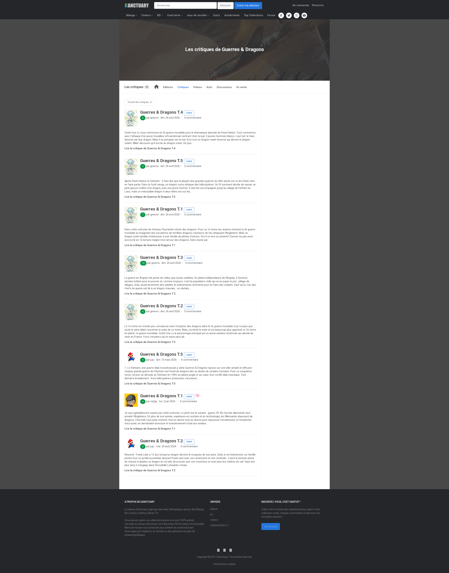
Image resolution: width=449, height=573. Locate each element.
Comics (146, 15)
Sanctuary (222, 556)
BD (159, 15)
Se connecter (301, 5)
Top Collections (253, 15)
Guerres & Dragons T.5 (161, 160)
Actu (209, 87)
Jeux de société (197, 15)
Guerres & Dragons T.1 (161, 209)
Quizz (216, 15)
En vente (241, 87)
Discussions (224, 87)
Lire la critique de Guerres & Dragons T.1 (150, 245)
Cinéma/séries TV (219, 525)
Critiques (183, 87)
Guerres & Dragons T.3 (161, 257)
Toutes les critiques (138, 102)
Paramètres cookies (224, 564)
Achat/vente (232, 15)
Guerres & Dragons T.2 (161, 305)
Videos (197, 87)
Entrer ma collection (248, 5)
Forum (271, 15)
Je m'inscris (270, 526)
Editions (168, 87)
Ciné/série (173, 15)
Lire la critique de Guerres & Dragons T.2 (150, 342)
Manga (130, 15)
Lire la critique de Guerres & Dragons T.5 (150, 196)
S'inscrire (318, 5)
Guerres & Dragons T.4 (161, 112)
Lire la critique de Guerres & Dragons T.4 (150, 148)
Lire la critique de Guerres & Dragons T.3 (150, 293)
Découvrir (225, 5)
